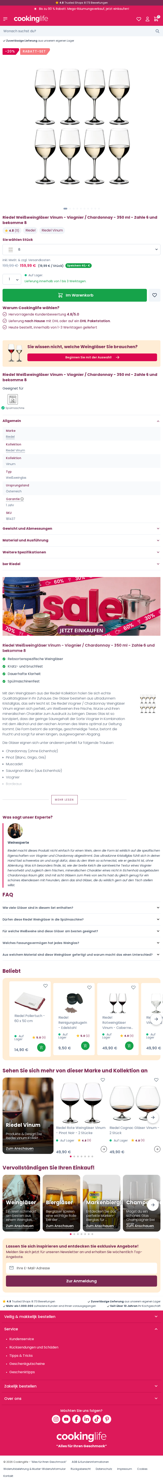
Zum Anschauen (20, 1148)
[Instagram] (56, 1419)
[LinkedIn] (86, 1419)
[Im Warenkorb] (41, 1047)
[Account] (147, 19)
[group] (81, 126)
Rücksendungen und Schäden (33, 1347)
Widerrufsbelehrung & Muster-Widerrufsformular (34, 1469)
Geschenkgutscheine (27, 1363)
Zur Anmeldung (81, 1281)
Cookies (142, 1469)
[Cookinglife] (71, 19)
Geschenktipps (22, 1372)
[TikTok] (97, 1419)
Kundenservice (21, 1339)
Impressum (124, 1469)
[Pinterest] (107, 1419)
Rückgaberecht (81, 1469)
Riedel (30, 230)
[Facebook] (76, 1419)
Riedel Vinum (52, 230)
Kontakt (8, 1476)
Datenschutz (104, 1469)
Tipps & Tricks (21, 1355)
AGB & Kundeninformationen (90, 1462)
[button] (65, 208)
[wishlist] (138, 19)
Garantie (13, 499)
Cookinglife (20, 1462)
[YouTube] (66, 1419)
